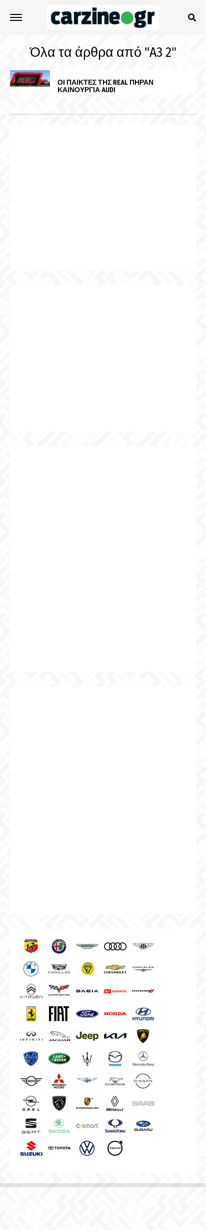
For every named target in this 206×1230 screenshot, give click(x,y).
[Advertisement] (103, 559)
